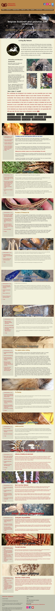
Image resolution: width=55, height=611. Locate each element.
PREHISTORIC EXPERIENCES (12, 4)
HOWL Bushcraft (46, 53)
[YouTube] (50, 4)
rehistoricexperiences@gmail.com (11, 600)
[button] (53, 5)
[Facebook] (45, 4)
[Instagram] (47, 4)
